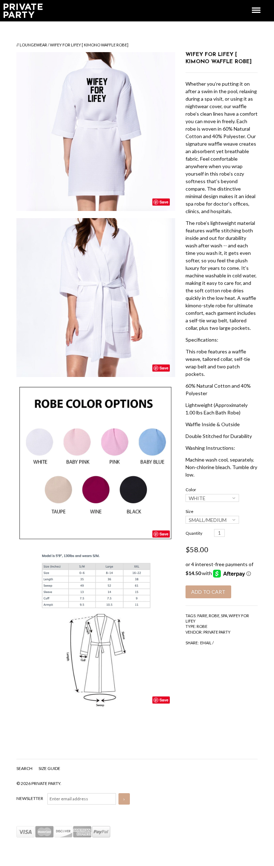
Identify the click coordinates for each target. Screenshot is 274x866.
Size (189, 511)
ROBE (214, 615)
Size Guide (49, 768)
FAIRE (202, 615)
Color (191, 489)
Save (163, 202)
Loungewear (33, 44)
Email (206, 642)
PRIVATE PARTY (216, 632)
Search (24, 768)
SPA (224, 615)
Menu (251, 3)
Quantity (194, 533)
